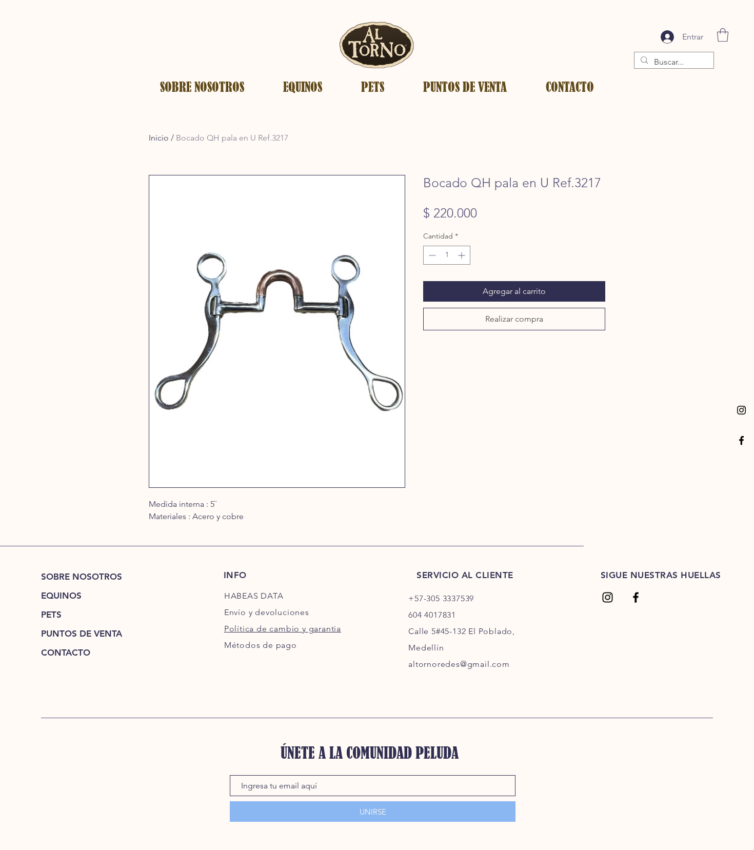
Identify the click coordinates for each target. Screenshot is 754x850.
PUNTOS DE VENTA (81, 633)
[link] (722, 35)
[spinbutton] (447, 255)
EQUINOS (61, 595)
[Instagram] (741, 410)
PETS (51, 614)
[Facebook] (741, 440)
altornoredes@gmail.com (459, 664)
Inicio (159, 138)
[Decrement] (431, 255)
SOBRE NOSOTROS (81, 576)
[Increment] (462, 255)
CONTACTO (65, 652)
